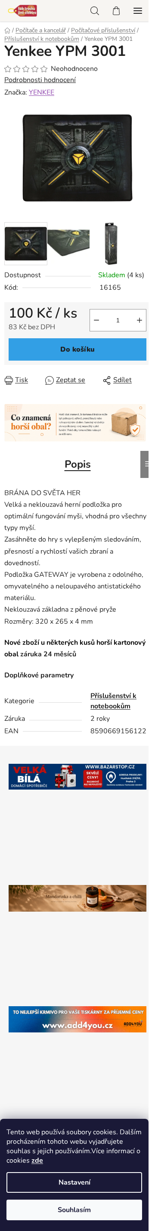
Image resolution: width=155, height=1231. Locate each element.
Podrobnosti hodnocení (40, 80)
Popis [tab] (78, 464)
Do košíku (77, 349)
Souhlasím (74, 1210)
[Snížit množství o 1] (96, 320)
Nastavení (74, 1182)
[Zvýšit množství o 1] (139, 320)
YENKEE (41, 92)
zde (37, 1160)
